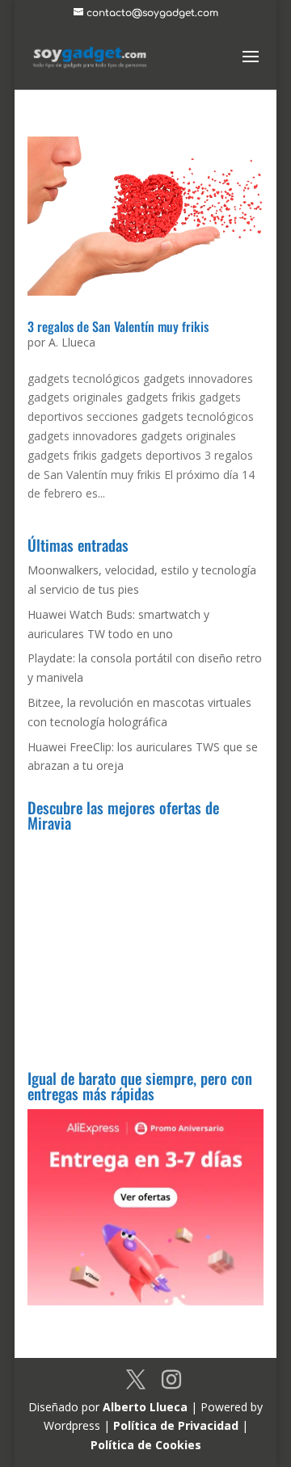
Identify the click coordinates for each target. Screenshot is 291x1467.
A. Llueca (71, 342)
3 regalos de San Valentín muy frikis (118, 326)
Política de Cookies (146, 1444)
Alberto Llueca (145, 1406)
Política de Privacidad (175, 1425)
